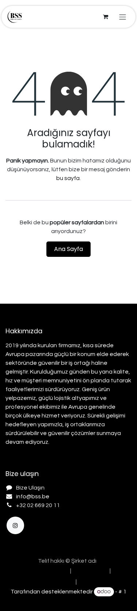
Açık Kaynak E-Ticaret (68, 601)
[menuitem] (45, 570)
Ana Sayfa (68, 249)
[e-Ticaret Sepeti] (106, 17)
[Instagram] (15, 525)
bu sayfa (68, 178)
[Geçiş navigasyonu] (122, 17)
